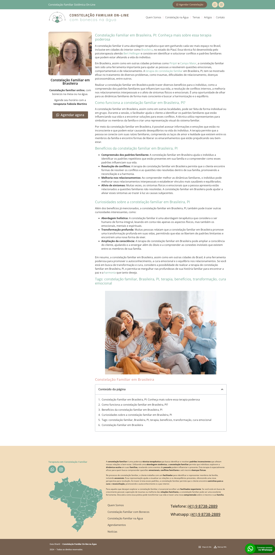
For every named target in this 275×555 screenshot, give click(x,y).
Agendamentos (117, 525)
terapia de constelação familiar (164, 71)
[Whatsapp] (215, 4)
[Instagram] (221, 4)
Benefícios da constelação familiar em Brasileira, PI (132, 409)
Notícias (112, 531)
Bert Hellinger (131, 53)
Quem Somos (153, 17)
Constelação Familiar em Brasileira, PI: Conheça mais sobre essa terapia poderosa (151, 399)
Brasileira (147, 49)
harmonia (110, 272)
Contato (220, 17)
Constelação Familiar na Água (125, 518)
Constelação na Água (176, 17)
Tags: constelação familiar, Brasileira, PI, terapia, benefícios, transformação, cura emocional (156, 420)
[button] (222, 389)
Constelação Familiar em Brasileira (122, 425)
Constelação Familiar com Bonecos (128, 512)
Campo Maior (188, 63)
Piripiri (173, 63)
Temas (196, 17)
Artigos (208, 17)
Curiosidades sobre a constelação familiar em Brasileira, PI (137, 415)
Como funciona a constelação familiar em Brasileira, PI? (135, 404)
